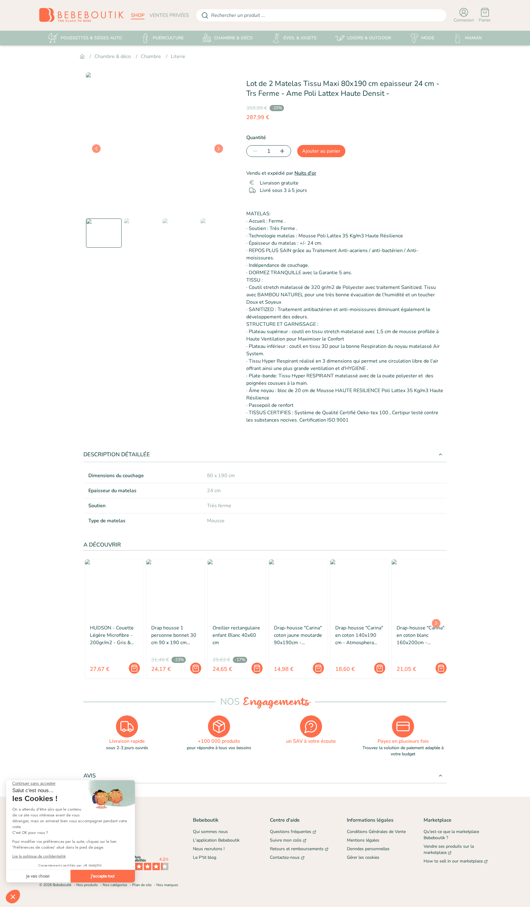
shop (137, 15)
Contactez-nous (285, 857)
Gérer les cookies (363, 857)
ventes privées (169, 15)
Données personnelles (368, 849)
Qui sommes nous (210, 832)
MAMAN (473, 38)
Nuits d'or (305, 173)
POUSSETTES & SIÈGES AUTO (91, 38)
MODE (427, 38)
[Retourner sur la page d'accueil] (81, 15)
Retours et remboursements (297, 849)
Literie (178, 56)
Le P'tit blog (204, 857)
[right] (218, 148)
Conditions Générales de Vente (376, 832)
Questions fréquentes (290, 832)
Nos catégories (115, 884)
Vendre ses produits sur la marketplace (449, 849)
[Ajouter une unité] (283, 151)
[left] (96, 148)
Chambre (151, 56)
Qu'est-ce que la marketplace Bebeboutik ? (451, 835)
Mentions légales (363, 840)
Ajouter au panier (321, 151)
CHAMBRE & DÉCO (233, 38)
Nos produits (87, 884)
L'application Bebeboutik (216, 840)
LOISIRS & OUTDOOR (369, 38)
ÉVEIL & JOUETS (300, 38)
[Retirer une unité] (254, 151)
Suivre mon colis (285, 840)
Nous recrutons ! (209, 849)
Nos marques (167, 884)
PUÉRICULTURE (168, 38)
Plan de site (142, 884)
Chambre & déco (112, 56)
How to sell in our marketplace (453, 861)
